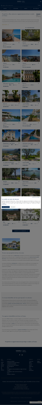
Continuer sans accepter (36, 197)
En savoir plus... (4, 204)
